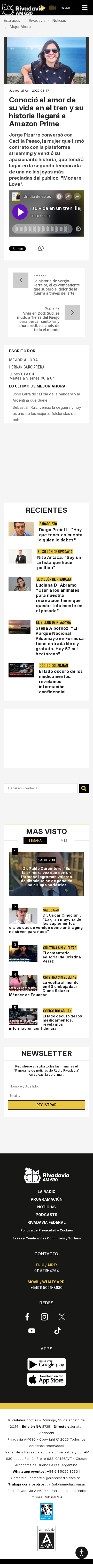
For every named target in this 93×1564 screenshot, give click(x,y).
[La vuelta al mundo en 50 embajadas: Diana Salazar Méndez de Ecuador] (23, 983)
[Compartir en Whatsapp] (41, 248)
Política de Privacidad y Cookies (46, 1230)
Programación (47, 1199)
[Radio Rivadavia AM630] (22, 10)
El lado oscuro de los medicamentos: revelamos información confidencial (61, 681)
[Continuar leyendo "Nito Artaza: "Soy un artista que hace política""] (20, 556)
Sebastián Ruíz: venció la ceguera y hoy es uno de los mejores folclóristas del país (47, 413)
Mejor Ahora (23, 360)
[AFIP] (46, 1511)
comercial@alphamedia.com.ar (54, 1478)
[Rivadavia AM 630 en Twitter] (61, 1316)
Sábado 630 (48, 523)
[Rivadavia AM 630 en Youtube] (32, 1331)
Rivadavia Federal (46, 1222)
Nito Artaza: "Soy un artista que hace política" (59, 562)
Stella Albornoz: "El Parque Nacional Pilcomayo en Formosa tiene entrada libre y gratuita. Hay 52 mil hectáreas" (60, 641)
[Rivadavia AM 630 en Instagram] (44, 1317)
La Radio (47, 1191)
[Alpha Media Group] (46, 1538)
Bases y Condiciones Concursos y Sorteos (46, 1238)
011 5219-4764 (46, 1270)
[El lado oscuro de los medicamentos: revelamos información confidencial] (23, 1016)
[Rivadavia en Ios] (46, 1379)
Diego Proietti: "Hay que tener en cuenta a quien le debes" (61, 534)
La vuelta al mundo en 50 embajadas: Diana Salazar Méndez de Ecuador (44, 988)
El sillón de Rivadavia (55, 551)
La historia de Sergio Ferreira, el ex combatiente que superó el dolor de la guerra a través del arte (57, 287)
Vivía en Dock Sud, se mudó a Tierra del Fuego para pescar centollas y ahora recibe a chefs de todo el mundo (38, 321)
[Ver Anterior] (20, 280)
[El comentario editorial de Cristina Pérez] (23, 953)
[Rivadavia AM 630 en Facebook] (27, 1317)
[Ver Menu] (84, 8)
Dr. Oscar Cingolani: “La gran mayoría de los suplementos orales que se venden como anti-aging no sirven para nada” (46, 923)
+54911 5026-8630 (46, 1287)
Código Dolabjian (54, 665)
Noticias (46, 1207)
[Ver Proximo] (72, 312)
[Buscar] (84, 788)
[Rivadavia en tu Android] (46, 1364)
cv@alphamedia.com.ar (66, 1484)
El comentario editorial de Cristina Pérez (62, 957)
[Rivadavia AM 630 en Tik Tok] (57, 1331)
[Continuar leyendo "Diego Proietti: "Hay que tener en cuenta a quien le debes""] (21, 529)
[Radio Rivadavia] (46, 1174)
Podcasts (46, 1214)
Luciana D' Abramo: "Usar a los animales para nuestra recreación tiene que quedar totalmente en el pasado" (59, 597)
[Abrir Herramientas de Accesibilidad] (81, 1553)
